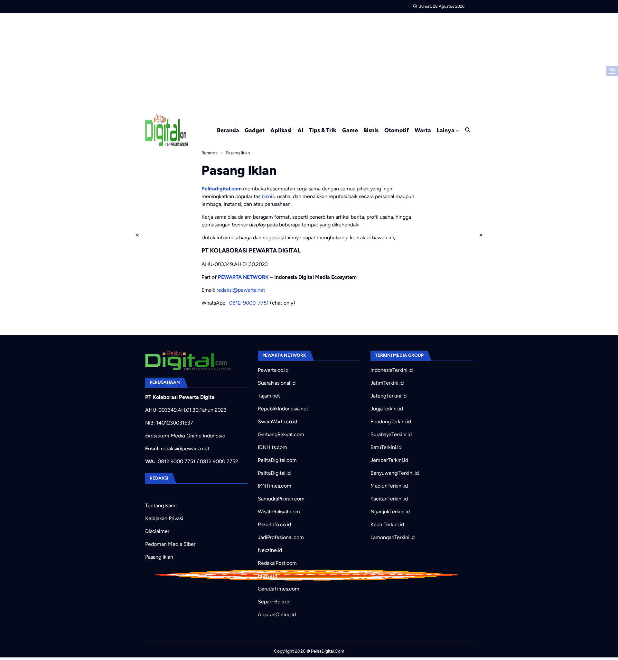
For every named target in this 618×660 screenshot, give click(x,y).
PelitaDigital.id (274, 473)
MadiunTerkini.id (389, 486)
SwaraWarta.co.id (277, 421)
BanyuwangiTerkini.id (394, 473)
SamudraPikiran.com (281, 499)
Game (350, 130)
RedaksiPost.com (277, 563)
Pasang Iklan (159, 557)
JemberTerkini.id (389, 460)
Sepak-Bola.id (273, 602)
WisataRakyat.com (279, 512)
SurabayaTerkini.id (391, 434)
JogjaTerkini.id (386, 409)
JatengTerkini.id (388, 396)
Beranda (228, 130)
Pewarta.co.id (273, 370)
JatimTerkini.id (387, 383)
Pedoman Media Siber (170, 544)
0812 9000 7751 (176, 461)
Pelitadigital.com (221, 189)
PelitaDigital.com (277, 460)
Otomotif (396, 130)
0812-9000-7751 (249, 303)
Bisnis (371, 130)
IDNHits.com (272, 447)
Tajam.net (269, 396)
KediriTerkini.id (387, 524)
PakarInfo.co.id (274, 524)
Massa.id (267, 576)
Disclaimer (157, 531)
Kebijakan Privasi (164, 518)
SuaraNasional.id (276, 383)
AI (300, 130)
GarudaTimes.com (278, 589)
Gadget (255, 130)
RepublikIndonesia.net (283, 409)
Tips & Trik (322, 130)
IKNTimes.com (274, 486)
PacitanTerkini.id (389, 499)
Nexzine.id (270, 550)
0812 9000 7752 (219, 461)
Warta (423, 130)
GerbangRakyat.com (281, 434)
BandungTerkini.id (390, 421)
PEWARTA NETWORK (243, 277)
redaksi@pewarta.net (241, 290)
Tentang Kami (161, 505)
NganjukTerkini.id (390, 512)
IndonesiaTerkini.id (391, 370)
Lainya (445, 130)
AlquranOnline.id (277, 614)
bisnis (268, 196)
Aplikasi (281, 130)
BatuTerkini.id (385, 447)
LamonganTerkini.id (392, 537)
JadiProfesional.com (281, 537)
